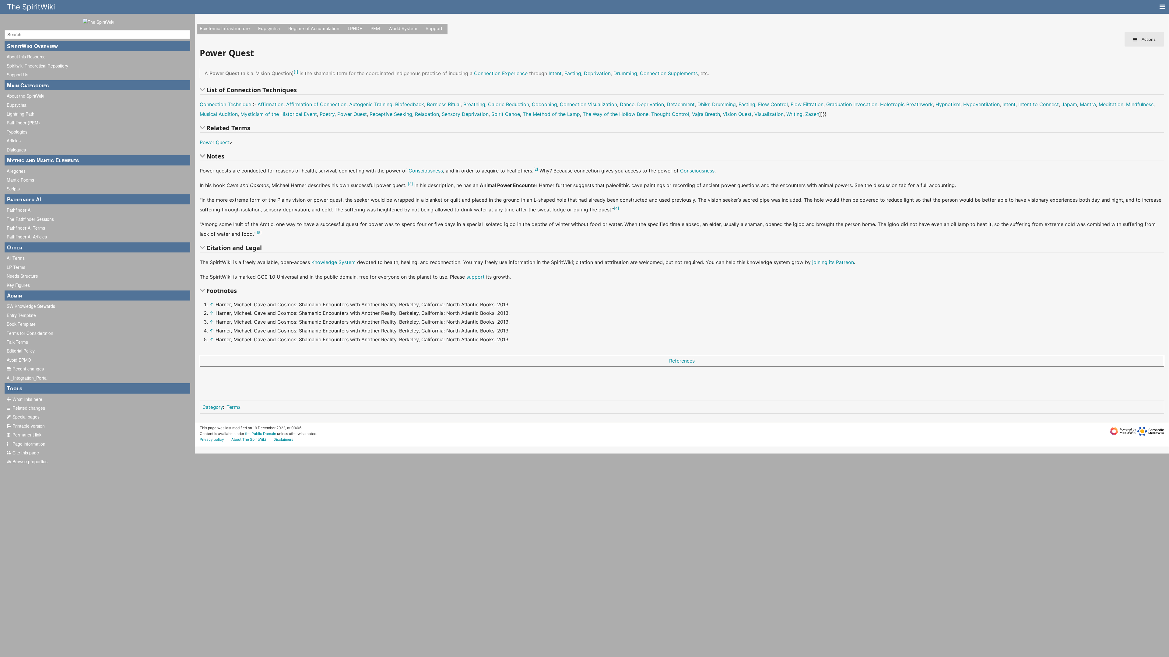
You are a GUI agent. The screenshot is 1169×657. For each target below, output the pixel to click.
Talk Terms (17, 342)
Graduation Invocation (851, 104)
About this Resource (26, 57)
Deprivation (597, 73)
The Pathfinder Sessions (30, 219)
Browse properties (29, 461)
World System (402, 28)
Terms (233, 407)
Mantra (1088, 104)
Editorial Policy (21, 351)
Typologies (17, 132)
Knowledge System (333, 262)
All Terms (16, 258)
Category (212, 407)
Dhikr (703, 104)
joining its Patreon (833, 262)
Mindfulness (1139, 104)
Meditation (1111, 104)
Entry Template (21, 315)
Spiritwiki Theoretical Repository (37, 66)
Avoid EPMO (19, 360)
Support (434, 28)
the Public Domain (260, 433)
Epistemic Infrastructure (225, 28)
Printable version (28, 426)
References (682, 361)
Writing (794, 114)
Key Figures (18, 285)
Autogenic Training (370, 104)
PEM (375, 28)
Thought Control (670, 114)
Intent (555, 73)
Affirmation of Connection (316, 104)
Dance (627, 104)
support (475, 277)
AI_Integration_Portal (27, 378)
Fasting (572, 73)
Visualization (769, 114)
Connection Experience (501, 73)
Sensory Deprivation (465, 114)
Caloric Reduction (508, 104)
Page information (28, 444)
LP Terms (16, 267)
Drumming (625, 73)
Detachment (681, 104)
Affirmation (270, 104)
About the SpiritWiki (25, 96)
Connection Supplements (669, 73)
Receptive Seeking (391, 114)
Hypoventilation (981, 104)
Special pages (26, 417)
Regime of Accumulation (313, 28)
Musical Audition (219, 114)
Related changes (28, 408)
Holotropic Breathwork (906, 104)
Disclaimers (283, 439)
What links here (27, 399)
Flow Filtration (807, 104)
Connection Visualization (588, 104)
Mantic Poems (20, 180)
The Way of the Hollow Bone (615, 114)
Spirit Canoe (505, 114)
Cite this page (25, 453)
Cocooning (544, 104)
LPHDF (355, 28)
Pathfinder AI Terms (26, 228)
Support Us (17, 74)
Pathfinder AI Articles (27, 237)
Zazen (812, 114)
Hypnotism (948, 104)
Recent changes (28, 369)
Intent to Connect (1038, 104)
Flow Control (773, 104)
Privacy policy (212, 439)
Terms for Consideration (30, 333)
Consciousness (426, 171)
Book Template (21, 324)
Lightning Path (20, 114)
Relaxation (427, 114)
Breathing (474, 104)
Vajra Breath (706, 114)
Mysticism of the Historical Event (278, 114)
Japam (1069, 104)
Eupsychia (16, 105)
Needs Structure (22, 276)
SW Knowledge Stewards (31, 306)
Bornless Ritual (444, 104)
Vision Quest (737, 114)
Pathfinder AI (19, 210)
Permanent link (26, 435)
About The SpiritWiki (248, 439)
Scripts (13, 189)
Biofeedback (409, 104)
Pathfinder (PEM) (23, 123)
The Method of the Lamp (551, 114)
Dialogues (16, 150)
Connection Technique (225, 104)
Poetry (327, 114)
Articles (14, 140)
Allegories (16, 171)
